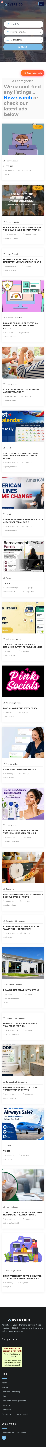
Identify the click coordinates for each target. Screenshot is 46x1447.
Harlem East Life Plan (12, 1223)
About (4, 1382)
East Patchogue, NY (12, 1094)
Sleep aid (8, 166)
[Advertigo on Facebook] (4, 1438)
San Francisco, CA (11, 463)
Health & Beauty (11, 161)
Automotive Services (13, 985)
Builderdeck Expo (11, 270)
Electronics (9, 889)
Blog (4, 1396)
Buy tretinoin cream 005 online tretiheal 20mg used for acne (20, 831)
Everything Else (11, 764)
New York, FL (10, 1283)
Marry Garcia (10, 655)
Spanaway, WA (10, 234)
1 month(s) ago (25, 170)
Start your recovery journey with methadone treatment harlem (23, 1213)
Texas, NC (9, 712)
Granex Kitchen (10, 1098)
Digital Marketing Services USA (20, 708)
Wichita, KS (9, 994)
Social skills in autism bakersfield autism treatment (22, 390)
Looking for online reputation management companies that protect (20, 325)
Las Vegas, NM (10, 266)
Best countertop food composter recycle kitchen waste (23, 895)
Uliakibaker (9, 778)
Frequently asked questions (14, 1400)
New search (18, 97)
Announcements (12, 222)
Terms (5, 1387)
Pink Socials (9, 716)
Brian (7, 174)
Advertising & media (13, 703)
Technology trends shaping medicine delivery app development (22, 645)
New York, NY (10, 837)
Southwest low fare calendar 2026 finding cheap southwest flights (20, 455)
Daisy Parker (29, 591)
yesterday (27, 266)
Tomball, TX (9, 901)
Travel (8, 448)
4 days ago (29, 994)
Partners (6, 1405)
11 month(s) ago (31, 234)
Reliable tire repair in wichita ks (21, 990)
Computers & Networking (15, 921)
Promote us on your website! (15, 1414)
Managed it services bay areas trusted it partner (20, 1024)
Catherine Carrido (11, 238)
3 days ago (24, 712)
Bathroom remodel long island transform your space (21, 1088)
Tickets (8, 578)
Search (24, 47)
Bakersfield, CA (10, 396)
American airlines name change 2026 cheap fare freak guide (23, 520)
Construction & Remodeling (16, 1082)
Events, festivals (12, 254)
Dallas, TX (8, 651)
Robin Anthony (10, 400)
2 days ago (27, 396)
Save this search (34, 73)
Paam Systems (10, 336)
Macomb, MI (9, 170)
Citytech (8, 1287)
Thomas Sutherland (12, 1034)
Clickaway (8, 937)
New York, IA (9, 1155)
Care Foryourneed (12, 841)
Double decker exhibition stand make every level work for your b (22, 260)
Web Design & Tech (13, 639)
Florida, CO (9, 332)
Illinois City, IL (10, 774)
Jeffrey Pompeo (11, 467)
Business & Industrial (13, 318)
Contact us (6, 1409)
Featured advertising (11, 1391)
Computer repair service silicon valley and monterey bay (21, 927)
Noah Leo (8, 1159)
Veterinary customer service (19, 769)
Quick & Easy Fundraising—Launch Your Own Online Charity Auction (22, 228)
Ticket (6, 583)
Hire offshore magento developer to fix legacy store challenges (22, 1277)
